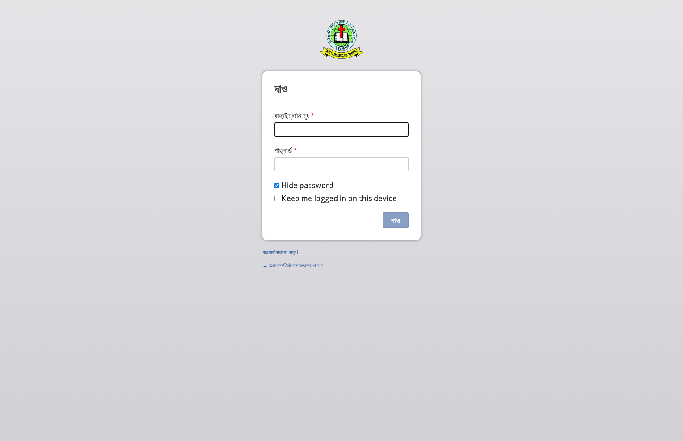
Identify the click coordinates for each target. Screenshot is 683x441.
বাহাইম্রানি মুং (291, 115)
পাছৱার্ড (283, 150)
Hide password (307, 185)
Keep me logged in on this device (339, 198)
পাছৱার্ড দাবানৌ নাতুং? (280, 252)
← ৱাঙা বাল (292, 265)
